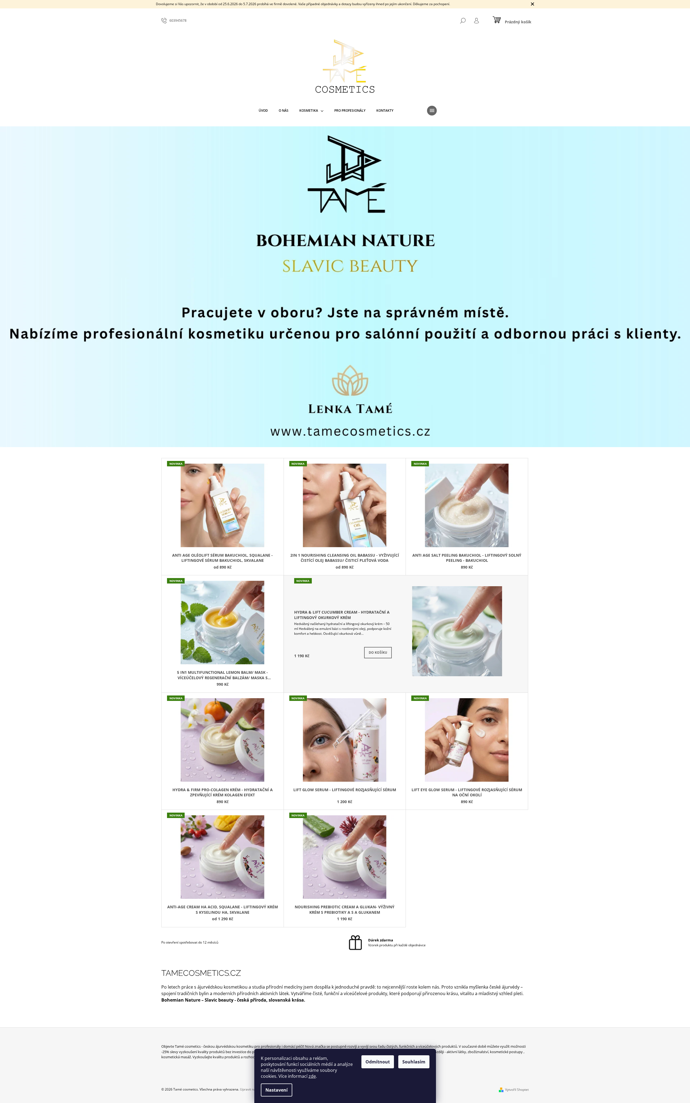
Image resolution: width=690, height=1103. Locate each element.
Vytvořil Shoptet (517, 1089)
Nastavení (276, 1090)
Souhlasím (413, 1062)
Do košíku (378, 652)
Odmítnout (377, 1062)
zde (312, 1076)
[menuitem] (263, 111)
